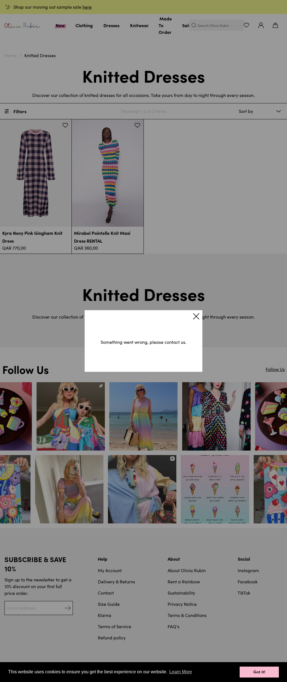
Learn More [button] (180, 671)
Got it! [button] (259, 672)
